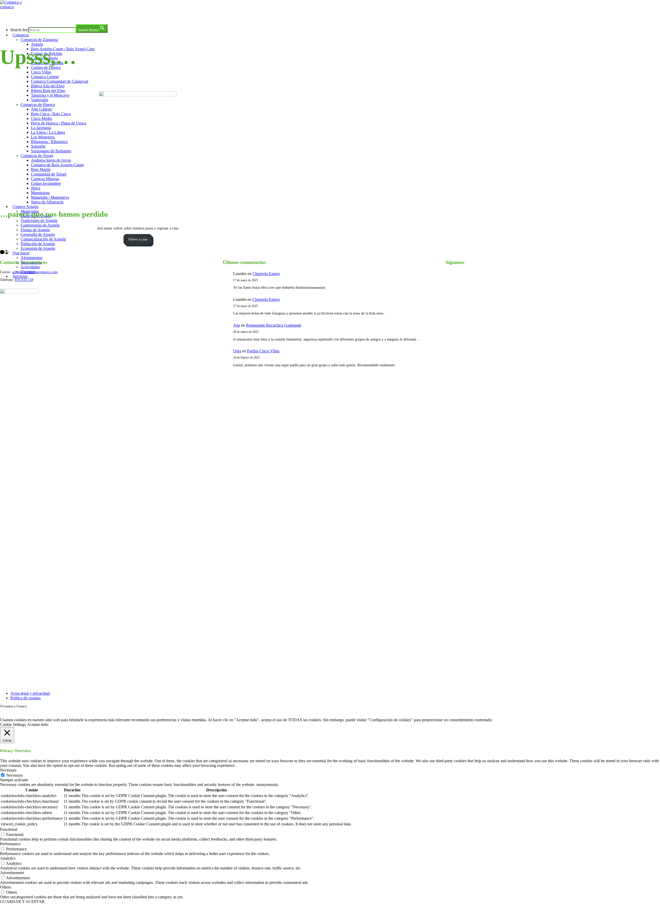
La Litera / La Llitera (48, 132)
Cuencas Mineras (45, 179)
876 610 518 (24, 280)
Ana (236, 325)
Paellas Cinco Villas (263, 351)
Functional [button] (8, 829)
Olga (237, 351)
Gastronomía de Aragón (40, 225)
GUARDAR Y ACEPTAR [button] (22, 901)
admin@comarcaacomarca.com (34, 272)
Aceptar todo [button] (37, 724)
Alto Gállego (41, 109)
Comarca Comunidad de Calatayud (59, 81)
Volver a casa (137, 239)
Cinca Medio (41, 118)
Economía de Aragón (38, 248)
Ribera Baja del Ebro (48, 90)
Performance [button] (10, 844)
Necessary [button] (8, 770)
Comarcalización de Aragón (43, 239)
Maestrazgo (40, 192)
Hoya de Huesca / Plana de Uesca (58, 123)
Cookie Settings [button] (13, 724)
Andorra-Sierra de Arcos (51, 160)
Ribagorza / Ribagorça (49, 141)
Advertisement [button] (12, 872)
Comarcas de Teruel (37, 155)
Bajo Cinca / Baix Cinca (51, 114)
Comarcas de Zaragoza (39, 39)
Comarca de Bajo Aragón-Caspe (57, 165)
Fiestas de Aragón (35, 230)
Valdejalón (39, 100)
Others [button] (5, 887)
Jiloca (35, 188)
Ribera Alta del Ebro (47, 86)
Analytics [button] (7, 858)
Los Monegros (43, 137)
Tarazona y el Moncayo (50, 95)
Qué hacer (21, 253)
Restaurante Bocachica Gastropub (273, 325)
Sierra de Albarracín (47, 202)
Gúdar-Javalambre (46, 183)
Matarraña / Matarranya (50, 197)
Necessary (14, 775)
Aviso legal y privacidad (30, 693)
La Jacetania (41, 128)
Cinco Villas (41, 72)
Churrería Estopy (266, 273)
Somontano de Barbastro (51, 151)
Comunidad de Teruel (48, 174)
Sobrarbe (38, 146)
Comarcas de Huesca (38, 104)
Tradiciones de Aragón (39, 220)
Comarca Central (45, 76)
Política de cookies (25, 698)
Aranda (37, 44)
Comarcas (21, 35)
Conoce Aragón (25, 206)
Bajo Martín (41, 169)
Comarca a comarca (28, 16)
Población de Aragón (38, 244)
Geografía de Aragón (38, 234)
